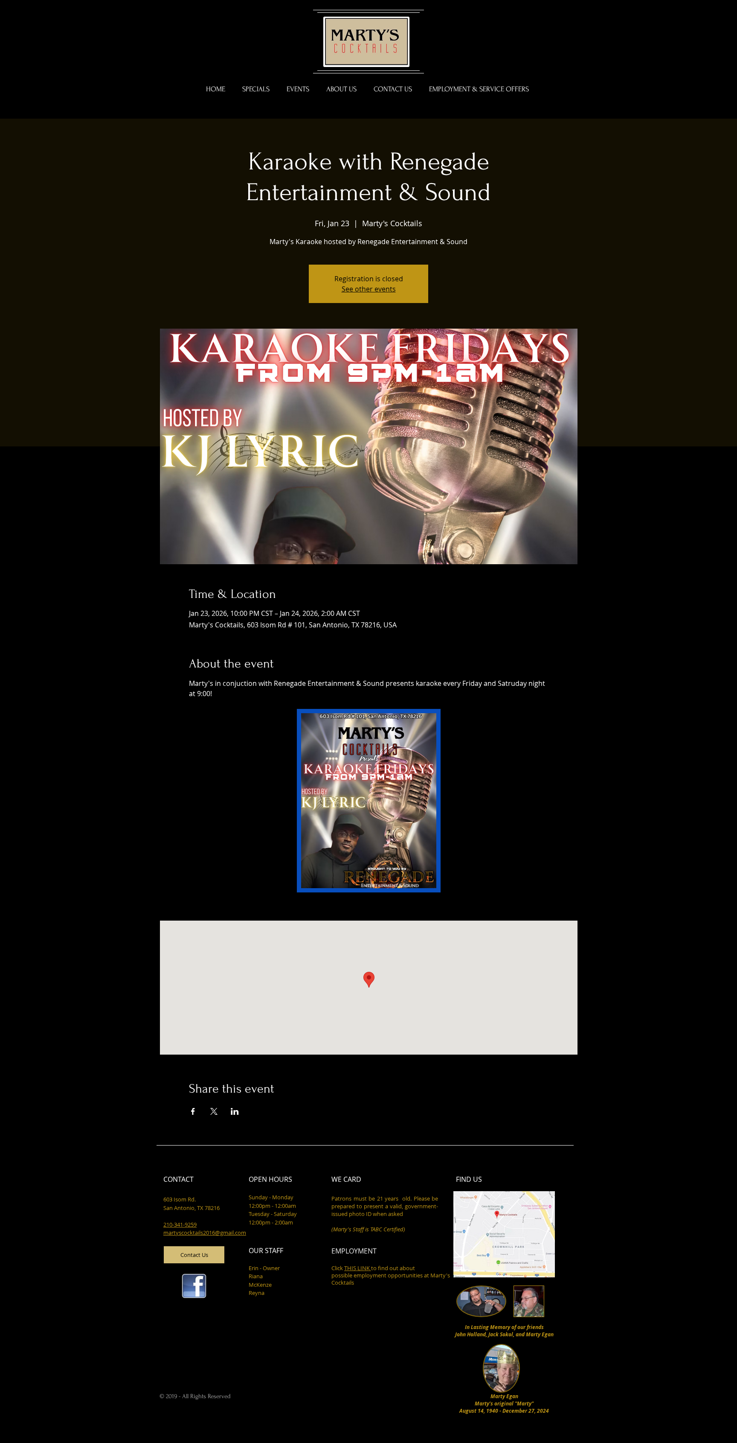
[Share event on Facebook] (193, 1111)
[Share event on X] (214, 1111)
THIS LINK (357, 1268)
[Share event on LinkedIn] (235, 1111)
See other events (369, 289)
